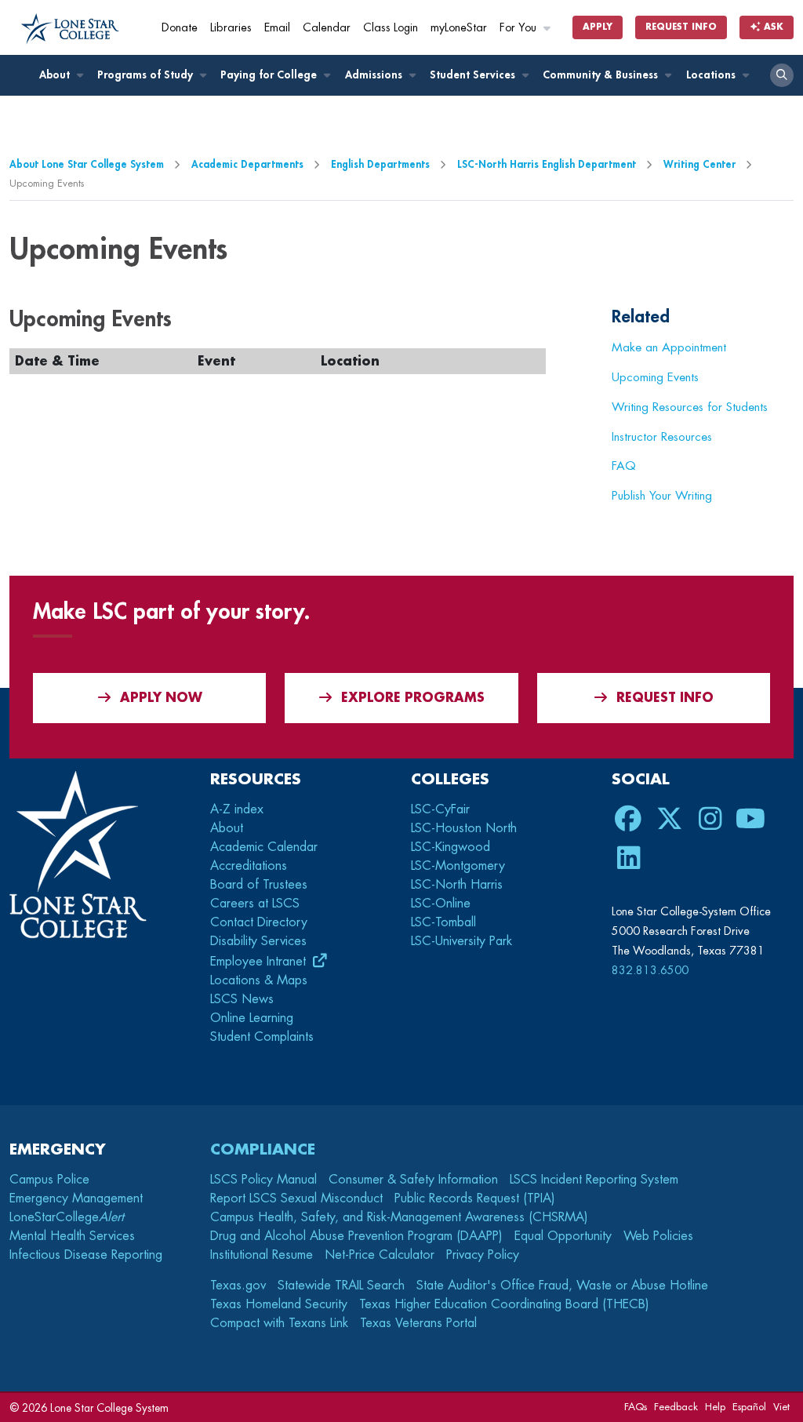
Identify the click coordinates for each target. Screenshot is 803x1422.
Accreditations (248, 866)
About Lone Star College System (86, 164)
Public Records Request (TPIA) (474, 1198)
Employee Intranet (260, 961)
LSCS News (242, 999)
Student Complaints (262, 1037)
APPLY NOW (161, 698)
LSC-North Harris (457, 884)
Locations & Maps (258, 980)
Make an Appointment (669, 347)
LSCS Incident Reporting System (594, 1179)
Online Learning (251, 1018)
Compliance (262, 1149)
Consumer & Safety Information (413, 1179)
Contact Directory (258, 922)
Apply (597, 27)
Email (277, 28)
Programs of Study (146, 75)
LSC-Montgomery (458, 866)
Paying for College (270, 75)
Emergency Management (76, 1198)
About (56, 75)
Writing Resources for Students (690, 407)
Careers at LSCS (255, 903)
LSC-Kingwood (450, 847)
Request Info (681, 27)
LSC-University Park (461, 941)
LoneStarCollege (66, 1217)
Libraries (231, 28)
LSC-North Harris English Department (546, 164)
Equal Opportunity (563, 1236)
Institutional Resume (261, 1255)
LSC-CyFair (440, 809)
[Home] (70, 29)
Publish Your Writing (662, 495)
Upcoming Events (655, 377)
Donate (180, 28)
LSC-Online (441, 903)
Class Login (390, 28)
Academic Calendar (264, 847)
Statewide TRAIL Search (341, 1285)
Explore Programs (413, 698)
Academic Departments (247, 164)
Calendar (327, 28)
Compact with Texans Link (279, 1323)
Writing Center (699, 164)
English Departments (380, 164)
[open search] (782, 75)
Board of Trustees (258, 884)
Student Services (474, 75)
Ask (772, 27)
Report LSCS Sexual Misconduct (296, 1198)
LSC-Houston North (464, 828)
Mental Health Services (72, 1236)
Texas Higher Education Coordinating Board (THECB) (504, 1304)
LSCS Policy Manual (263, 1179)
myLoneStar (459, 28)
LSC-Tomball (443, 922)
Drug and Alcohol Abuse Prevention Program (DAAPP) (356, 1236)
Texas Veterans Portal (418, 1323)
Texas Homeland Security (278, 1304)
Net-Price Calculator (379, 1255)
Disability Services (258, 941)
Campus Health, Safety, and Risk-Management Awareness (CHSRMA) (399, 1217)
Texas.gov (238, 1285)
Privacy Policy (482, 1255)
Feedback (676, 1407)
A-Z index (236, 809)
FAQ (624, 466)
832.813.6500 (650, 970)
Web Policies (658, 1236)
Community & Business (602, 75)
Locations (712, 75)
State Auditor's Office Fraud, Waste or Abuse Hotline (562, 1285)
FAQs (635, 1407)
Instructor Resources (662, 437)
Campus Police (49, 1179)
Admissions (375, 75)
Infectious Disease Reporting (85, 1255)
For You (520, 28)
